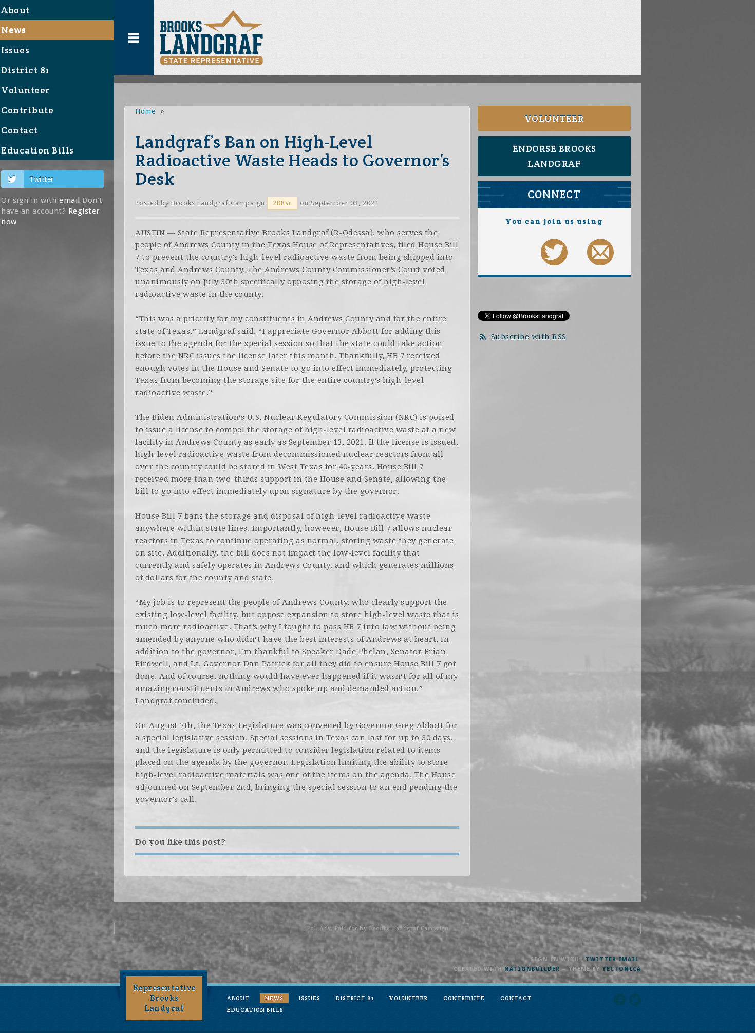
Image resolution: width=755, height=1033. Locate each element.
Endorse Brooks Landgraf (554, 156)
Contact (516, 998)
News (274, 998)
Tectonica (621, 969)
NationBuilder (532, 969)
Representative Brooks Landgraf (164, 997)
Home (145, 111)
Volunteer (554, 118)
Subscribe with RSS (529, 336)
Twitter (41, 179)
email (69, 200)
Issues (309, 998)
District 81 (355, 998)
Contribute (464, 998)
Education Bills (255, 1009)
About (238, 998)
